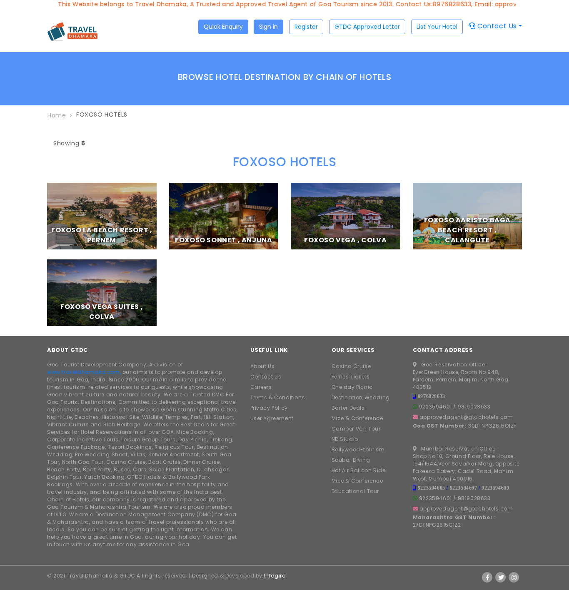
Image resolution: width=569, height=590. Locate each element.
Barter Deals (348, 407)
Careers (261, 387)
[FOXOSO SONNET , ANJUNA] (224, 216)
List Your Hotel (437, 26)
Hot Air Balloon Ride (359, 470)
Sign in (268, 26)
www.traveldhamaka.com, (84, 372)
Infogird (275, 575)
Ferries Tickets (351, 376)
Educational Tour (355, 491)
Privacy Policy (269, 407)
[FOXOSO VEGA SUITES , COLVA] (102, 292)
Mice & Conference (357, 418)
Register (306, 26)
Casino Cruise (351, 366)
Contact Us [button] (496, 26)
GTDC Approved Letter (367, 26)
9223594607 (463, 487)
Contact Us (266, 376)
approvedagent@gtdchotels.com (466, 417)
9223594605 (431, 487)
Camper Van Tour (356, 428)
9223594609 (495, 487)
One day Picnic (352, 387)
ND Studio (345, 439)
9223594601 (435, 406)
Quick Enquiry (223, 26)
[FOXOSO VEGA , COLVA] (345, 216)
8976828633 (431, 396)
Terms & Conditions (277, 397)
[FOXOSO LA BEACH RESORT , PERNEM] (102, 216)
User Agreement (272, 418)
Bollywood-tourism (358, 449)
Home (56, 115)
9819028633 (474, 406)
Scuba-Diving (351, 459)
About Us (262, 366)
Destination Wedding (361, 397)
